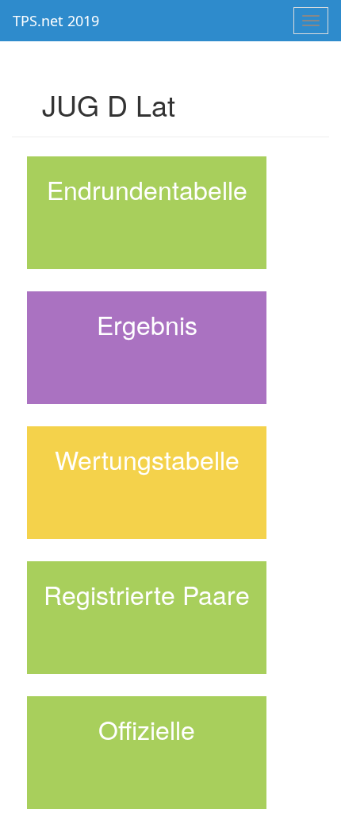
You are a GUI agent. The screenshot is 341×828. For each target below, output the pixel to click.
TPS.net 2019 (56, 20)
